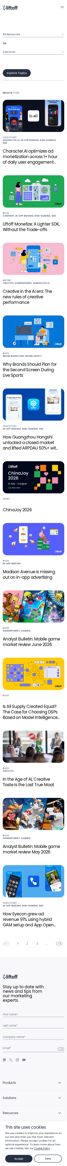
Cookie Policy (42, 1148)
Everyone (9, 52)
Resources (10, 1113)
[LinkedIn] (4, 1059)
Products (9, 1083)
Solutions (9, 1098)
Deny (48, 1158)
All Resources (11, 34)
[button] (62, 7)
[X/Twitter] (10, 1059)
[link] (6, 943)
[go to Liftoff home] (10, 7)
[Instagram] (17, 1059)
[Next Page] (59, 943)
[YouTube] (23, 1059)
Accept (18, 1158)
